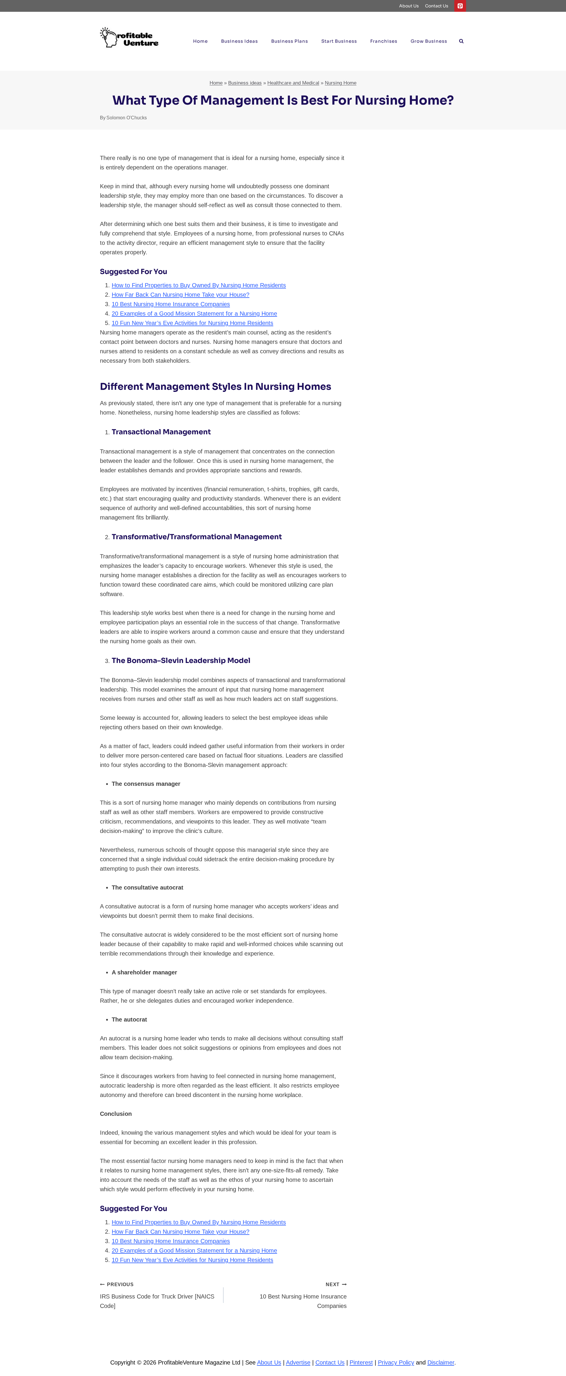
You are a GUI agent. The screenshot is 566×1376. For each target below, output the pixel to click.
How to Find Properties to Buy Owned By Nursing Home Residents (199, 285)
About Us (409, 6)
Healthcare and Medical (293, 83)
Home (200, 41)
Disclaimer (440, 1362)
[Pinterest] (460, 6)
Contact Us (436, 6)
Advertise (298, 1362)
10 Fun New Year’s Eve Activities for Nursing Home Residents (192, 323)
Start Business (339, 41)
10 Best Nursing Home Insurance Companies (171, 304)
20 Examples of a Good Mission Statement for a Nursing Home (194, 313)
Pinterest (361, 1362)
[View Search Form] (461, 41)
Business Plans (289, 41)
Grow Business (429, 41)
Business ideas (239, 41)
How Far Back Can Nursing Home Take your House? (180, 294)
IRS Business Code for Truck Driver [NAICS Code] (157, 1295)
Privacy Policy (396, 1362)
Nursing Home (340, 83)
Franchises (383, 41)
